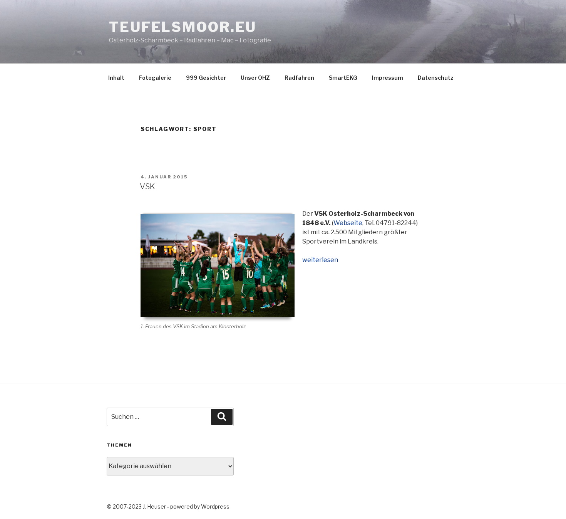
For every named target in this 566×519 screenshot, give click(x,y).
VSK (147, 186)
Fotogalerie (155, 77)
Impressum (387, 77)
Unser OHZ (255, 77)
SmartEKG (343, 77)
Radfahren (299, 77)
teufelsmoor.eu (182, 26)
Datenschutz (436, 77)
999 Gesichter (206, 77)
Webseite (347, 223)
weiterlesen (320, 260)
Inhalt (116, 77)
